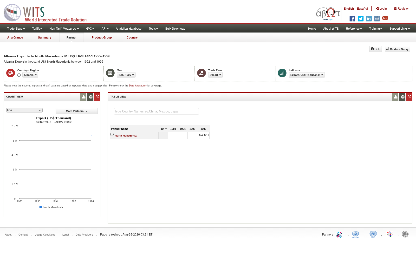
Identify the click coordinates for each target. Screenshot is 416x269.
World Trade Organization (390, 234)
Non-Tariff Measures (63, 28)
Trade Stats (15, 28)
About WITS (331, 28)
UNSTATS (373, 234)
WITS (48, 12)
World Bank (406, 234)
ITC (340, 234)
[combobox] (24, 110)
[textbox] (156, 111)
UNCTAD (356, 234)
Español (362, 8)
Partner (71, 37)
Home (312, 28)
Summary (45, 37)
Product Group (102, 37)
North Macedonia (125, 135)
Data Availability (138, 85)
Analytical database (129, 28)
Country (132, 37)
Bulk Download (175, 28)
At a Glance (15, 37)
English (349, 8)
